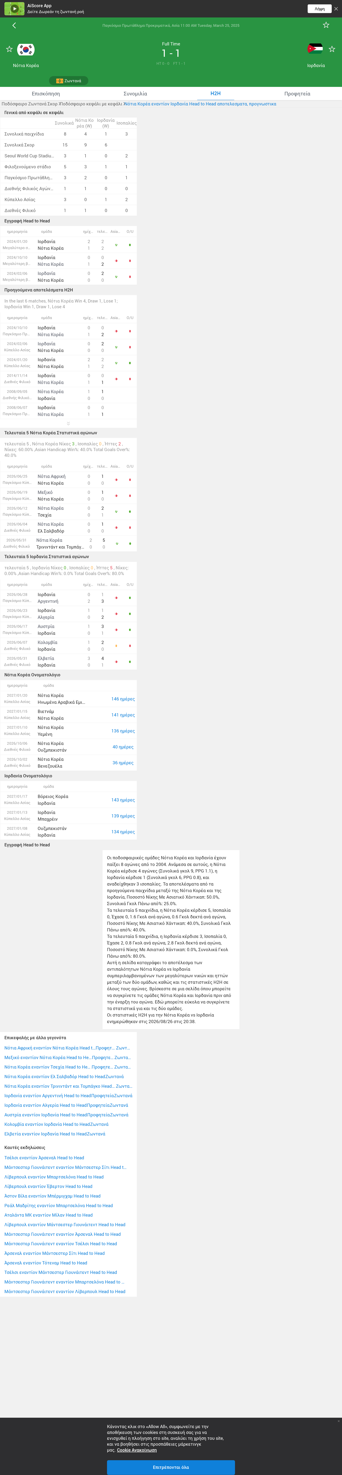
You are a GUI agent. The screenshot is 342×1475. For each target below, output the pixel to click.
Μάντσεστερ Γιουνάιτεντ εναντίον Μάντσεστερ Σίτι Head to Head (66, 1167)
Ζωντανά (124, 1048)
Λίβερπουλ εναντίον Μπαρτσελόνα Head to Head (54, 1177)
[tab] (46, 93)
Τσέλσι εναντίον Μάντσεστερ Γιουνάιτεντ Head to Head (60, 1272)
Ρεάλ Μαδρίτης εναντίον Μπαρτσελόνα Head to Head (58, 1205)
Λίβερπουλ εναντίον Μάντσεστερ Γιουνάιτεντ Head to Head (64, 1224)
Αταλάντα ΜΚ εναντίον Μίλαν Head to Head (48, 1215)
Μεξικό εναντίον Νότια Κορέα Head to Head (48, 1057)
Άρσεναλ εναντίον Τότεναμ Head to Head (45, 1263)
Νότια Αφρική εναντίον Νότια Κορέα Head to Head (50, 1048)
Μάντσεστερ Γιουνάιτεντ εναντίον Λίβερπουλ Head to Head (64, 1291)
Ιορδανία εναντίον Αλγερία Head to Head (45, 1105)
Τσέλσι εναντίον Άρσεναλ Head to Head (44, 1157)
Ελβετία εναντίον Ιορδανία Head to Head (45, 1134)
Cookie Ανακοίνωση (137, 1450)
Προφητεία (106, 1048)
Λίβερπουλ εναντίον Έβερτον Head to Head (48, 1186)
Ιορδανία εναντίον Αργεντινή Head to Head (47, 1095)
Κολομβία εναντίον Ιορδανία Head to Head (47, 1124)
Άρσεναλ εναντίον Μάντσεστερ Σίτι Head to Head (54, 1253)
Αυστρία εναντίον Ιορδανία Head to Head (45, 1115)
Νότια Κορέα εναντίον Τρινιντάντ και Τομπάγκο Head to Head (60, 1086)
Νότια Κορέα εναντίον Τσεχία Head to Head (48, 1067)
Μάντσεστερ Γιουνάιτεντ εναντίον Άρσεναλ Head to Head (62, 1234)
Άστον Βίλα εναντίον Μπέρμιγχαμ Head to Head (52, 1196)
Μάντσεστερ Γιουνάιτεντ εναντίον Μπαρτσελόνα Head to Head (66, 1282)
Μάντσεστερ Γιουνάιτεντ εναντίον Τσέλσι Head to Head (60, 1243)
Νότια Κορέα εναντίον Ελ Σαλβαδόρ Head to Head (54, 1076)
